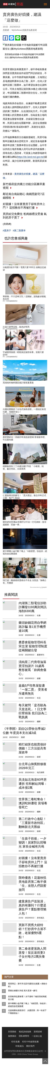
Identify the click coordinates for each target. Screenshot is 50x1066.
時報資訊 (20, 1046)
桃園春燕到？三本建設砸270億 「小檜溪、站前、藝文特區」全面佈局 (23, 467)
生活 (39, 698)
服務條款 (12, 1036)
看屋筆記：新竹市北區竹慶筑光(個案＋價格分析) (27, 985)
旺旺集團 (15, 1042)
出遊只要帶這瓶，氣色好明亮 (16, 327)
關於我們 (30, 1046)
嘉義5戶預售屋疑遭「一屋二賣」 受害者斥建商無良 (33, 689)
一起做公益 (37, 1036)
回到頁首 (45, 1061)
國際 (39, 722)
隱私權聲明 (24, 1036)
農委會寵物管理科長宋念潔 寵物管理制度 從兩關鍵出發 (33, 646)
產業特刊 (40, 655)
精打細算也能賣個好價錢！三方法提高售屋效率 (32, 748)
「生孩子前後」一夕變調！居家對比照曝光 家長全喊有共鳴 (32, 842)
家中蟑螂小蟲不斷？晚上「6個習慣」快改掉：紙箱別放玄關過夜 (28, 1004)
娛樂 (39, 678)
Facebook (5, 37)
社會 (39, 615)
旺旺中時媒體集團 (30, 1042)
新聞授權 (38, 1032)
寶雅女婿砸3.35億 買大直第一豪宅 (22, 990)
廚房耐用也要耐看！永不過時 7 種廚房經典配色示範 (27, 997)
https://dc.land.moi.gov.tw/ (30, 157)
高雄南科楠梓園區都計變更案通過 (18, 382)
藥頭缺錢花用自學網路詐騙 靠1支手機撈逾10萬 (32, 626)
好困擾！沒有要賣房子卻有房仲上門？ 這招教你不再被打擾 (33, 862)
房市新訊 (40, 918)
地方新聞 (40, 772)
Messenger (11, 37)
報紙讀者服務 (25, 1032)
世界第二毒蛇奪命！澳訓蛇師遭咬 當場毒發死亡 (33, 803)
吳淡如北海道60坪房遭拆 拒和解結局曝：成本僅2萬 (33, 783)
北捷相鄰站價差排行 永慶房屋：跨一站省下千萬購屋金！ (27, 1011)
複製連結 (23, 37)
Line (17, 37)
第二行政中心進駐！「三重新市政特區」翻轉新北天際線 (32, 823)
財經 (23, 737)
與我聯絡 (12, 1032)
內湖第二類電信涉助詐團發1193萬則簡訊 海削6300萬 (33, 607)
